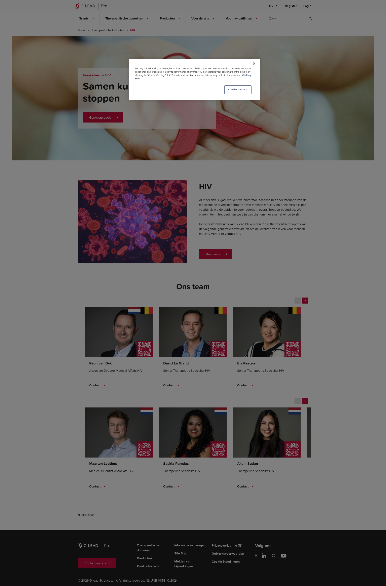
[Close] (254, 63)
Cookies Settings (237, 89)
